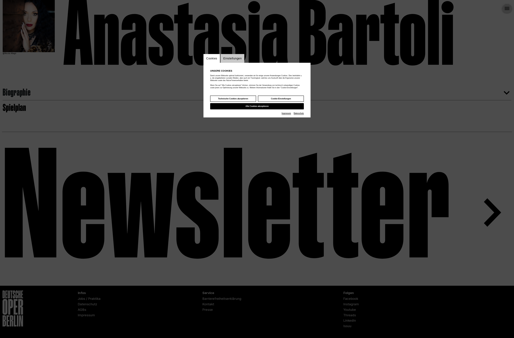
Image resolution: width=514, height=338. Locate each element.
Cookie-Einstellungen (281, 98)
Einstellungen (232, 58)
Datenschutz (299, 113)
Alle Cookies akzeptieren (257, 106)
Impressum (286, 113)
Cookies (211, 58)
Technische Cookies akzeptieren (233, 98)
